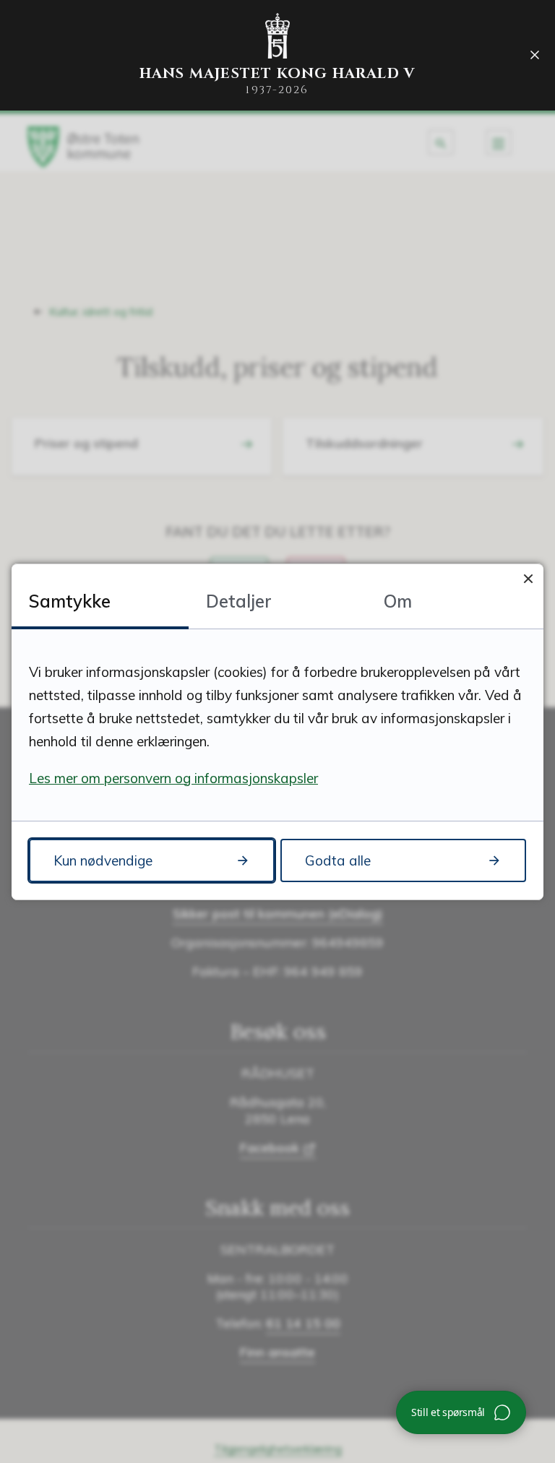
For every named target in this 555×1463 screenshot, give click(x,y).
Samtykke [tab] (70, 601)
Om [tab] (398, 601)
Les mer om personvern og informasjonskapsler (173, 778)
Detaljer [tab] (239, 601)
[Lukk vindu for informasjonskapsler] (528, 579)
